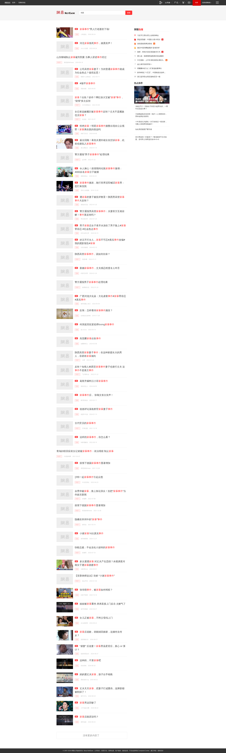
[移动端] (161, 2)
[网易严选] (176, 2)
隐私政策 (125, 750)
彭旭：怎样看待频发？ (96, 310)
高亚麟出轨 (90, 338)
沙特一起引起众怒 (89, 477)
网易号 (59, 62)
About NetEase (88, 750)
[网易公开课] (168, 2)
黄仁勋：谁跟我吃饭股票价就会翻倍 (150, 56)
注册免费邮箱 (206, 2)
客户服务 (118, 750)
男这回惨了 (88, 702)
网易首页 (7, 2)
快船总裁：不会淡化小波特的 (95, 547)
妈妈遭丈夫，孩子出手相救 (96, 674)
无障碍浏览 (21, 2)
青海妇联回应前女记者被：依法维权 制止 (85, 451)
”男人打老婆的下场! (94, 29)
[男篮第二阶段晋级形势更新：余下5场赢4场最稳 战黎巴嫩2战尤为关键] (152, 95)
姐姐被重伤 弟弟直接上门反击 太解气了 (102, 603)
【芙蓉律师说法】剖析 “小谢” (95, 575)
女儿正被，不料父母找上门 (96, 617)
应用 (13, 2)
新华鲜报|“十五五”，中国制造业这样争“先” (152, 72)
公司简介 (97, 750)
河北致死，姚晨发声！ (96, 43)
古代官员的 (85, 423)
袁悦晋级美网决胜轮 (144, 43)
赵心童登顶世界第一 (144, 64)
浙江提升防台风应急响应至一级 (148, 76)
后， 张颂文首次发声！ (96, 395)
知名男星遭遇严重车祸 (143, 129)
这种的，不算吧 (90, 660)
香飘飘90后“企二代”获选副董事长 (149, 68)
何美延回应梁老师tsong (96, 324)
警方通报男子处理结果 (91, 282)
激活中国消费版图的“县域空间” (148, 48)
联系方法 (104, 750)
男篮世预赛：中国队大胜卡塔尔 (148, 39)
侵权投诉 (160, 750)
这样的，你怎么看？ (94, 437)
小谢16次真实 (91, 533)
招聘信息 (111, 750)
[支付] (184, 2)
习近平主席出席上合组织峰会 (148, 35)
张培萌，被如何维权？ (96, 589)
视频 (76, 34)
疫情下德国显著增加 (94, 463)
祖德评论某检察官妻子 (96, 409)
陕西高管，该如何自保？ (92, 254)
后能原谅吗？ (89, 716)
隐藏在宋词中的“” (88, 519)
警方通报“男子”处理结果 (92, 154)
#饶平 (87, 83)
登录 (196, 2)
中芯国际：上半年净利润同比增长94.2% (151, 60)
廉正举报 (153, 750)
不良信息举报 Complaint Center (139, 750)
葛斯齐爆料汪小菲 (93, 381)
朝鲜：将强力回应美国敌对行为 (148, 52)
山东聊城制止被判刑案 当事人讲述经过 (81, 57)
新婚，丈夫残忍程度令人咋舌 (99, 268)
